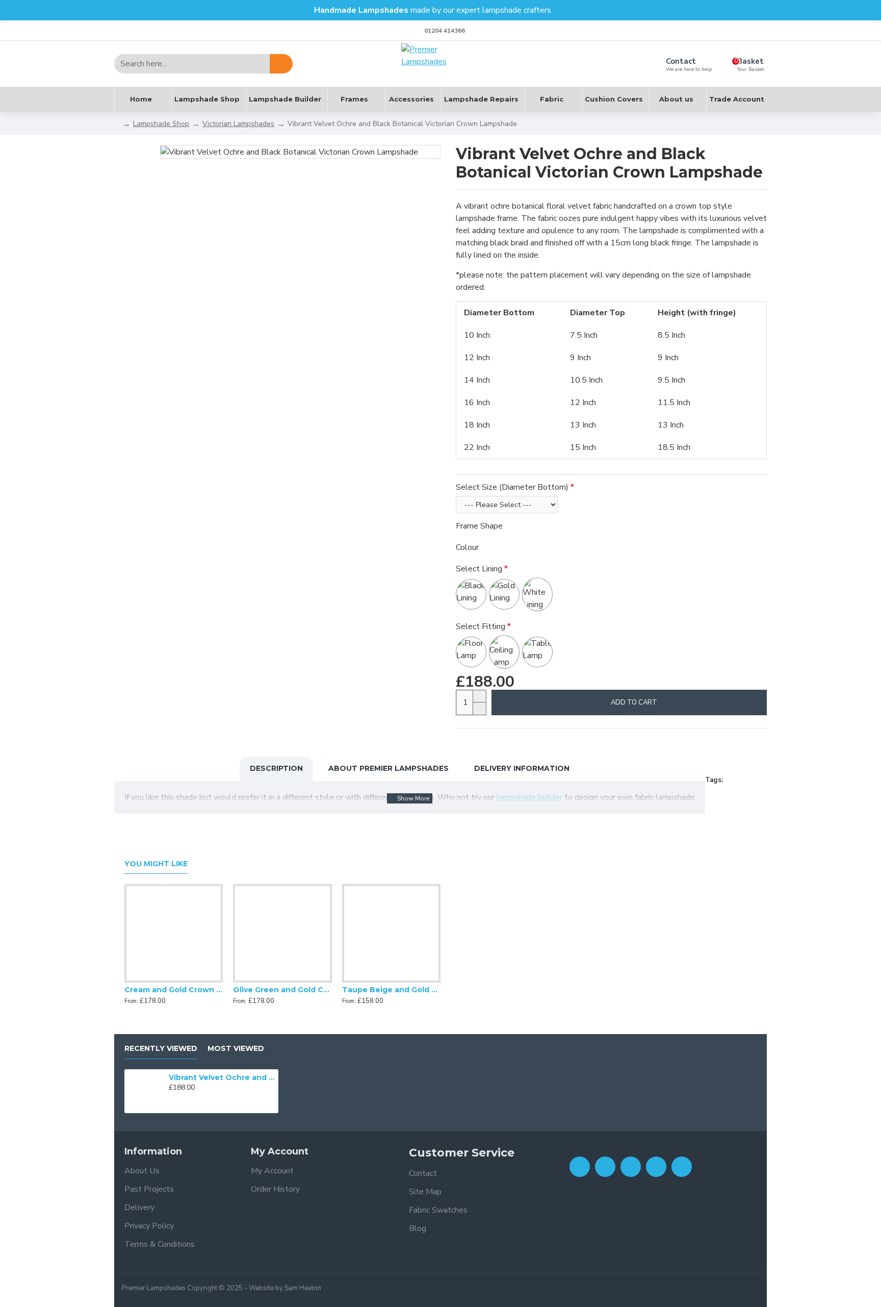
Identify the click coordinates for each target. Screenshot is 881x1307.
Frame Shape (479, 526)
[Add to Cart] (171, 1099)
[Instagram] (630, 1167)
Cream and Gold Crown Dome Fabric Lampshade (173, 989)
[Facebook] (579, 1167)
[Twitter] (605, 1167)
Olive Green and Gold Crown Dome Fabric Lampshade (282, 989)
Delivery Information (521, 768)
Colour (467, 547)
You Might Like (156, 864)
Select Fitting (480, 626)
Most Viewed (236, 1048)
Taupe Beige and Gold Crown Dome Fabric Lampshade (391, 989)
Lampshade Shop (161, 124)
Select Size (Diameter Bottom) (512, 487)
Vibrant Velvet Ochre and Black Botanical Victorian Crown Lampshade (222, 1077)
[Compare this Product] (194, 980)
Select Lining (479, 568)
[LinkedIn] (656, 1167)
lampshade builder (529, 797)
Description (276, 768)
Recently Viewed (160, 1048)
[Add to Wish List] (174, 980)
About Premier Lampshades (388, 768)
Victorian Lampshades (238, 124)
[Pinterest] (681, 1167)
